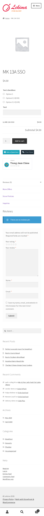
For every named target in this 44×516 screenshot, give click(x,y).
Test (5, 107)
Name (9, 280)
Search (22, 512)
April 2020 (8, 422)
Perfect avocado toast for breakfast (18, 349)
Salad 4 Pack (21, 389)
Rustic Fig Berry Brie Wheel (15, 357)
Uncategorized (10, 451)
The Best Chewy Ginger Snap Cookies (18, 365)
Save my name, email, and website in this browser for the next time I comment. (21, 306)
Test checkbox (9, 90)
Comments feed (8, 477)
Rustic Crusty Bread (12, 353)
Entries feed (7, 474)
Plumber (8, 447)
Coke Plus (21, 401)
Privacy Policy (8, 499)
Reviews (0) (7, 182)
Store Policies (8, 196)
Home (7, 18)
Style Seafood (23, 393)
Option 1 (9, 94)
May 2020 (8, 418)
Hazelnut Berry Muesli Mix (14, 361)
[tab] (22, 182)
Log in (5, 471)
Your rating (11, 241)
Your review (11, 248)
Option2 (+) (12, 98)
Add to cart (19, 141)
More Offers (7, 189)
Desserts (8, 443)
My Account (7, 512)
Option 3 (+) (13, 102)
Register (6, 468)
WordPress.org (8, 479)
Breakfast (9, 439)
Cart (33, 510)
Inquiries (6, 203)
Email (9, 291)
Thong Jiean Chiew (19, 163)
